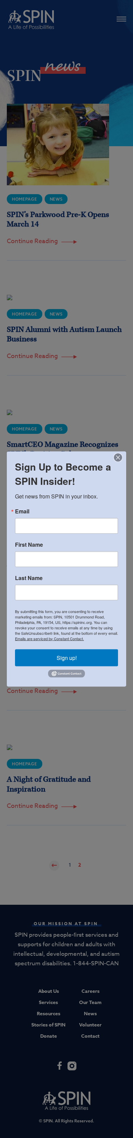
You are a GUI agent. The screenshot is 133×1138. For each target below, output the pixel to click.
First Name (29, 544)
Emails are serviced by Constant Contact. (49, 638)
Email (22, 511)
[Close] (120, 457)
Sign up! (67, 657)
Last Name (29, 577)
